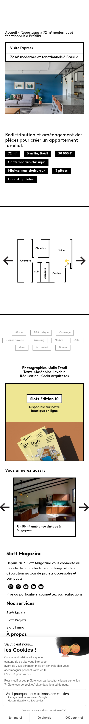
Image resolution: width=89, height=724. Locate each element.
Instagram (11, 586)
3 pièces (61, 170)
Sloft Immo (15, 627)
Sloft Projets (16, 620)
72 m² (12, 153)
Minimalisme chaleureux (26, 170)
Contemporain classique (26, 162)
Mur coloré (42, 347)
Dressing (39, 340)
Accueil (11, 33)
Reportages (30, 33)
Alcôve (19, 332)
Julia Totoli (58, 368)
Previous (8, 260)
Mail (41, 586)
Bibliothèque (41, 332)
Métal (76, 340)
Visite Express (21, 48)
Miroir (22, 347)
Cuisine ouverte (15, 340)
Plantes (63, 347)
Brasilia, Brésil (37, 153)
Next (81, 260)
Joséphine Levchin (50, 372)
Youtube (26, 586)
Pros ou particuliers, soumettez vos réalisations (44, 594)
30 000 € (65, 153)
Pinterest (18, 586)
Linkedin (33, 586)
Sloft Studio (15, 613)
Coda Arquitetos (21, 179)
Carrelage (64, 332)
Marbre (59, 340)
